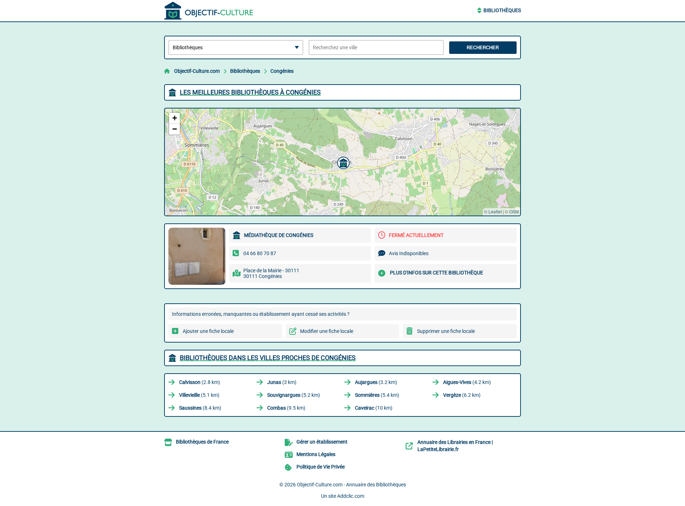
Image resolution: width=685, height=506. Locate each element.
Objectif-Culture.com (197, 71)
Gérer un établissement (321, 442)
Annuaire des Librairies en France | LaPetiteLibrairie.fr (455, 445)
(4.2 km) (467, 382)
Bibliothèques (502, 10)
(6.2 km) (462, 395)
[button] (342, 162)
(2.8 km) (199, 382)
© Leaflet (493, 211)
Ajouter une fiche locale (208, 331)
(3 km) (281, 382)
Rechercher (483, 47)
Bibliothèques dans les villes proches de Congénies (268, 357)
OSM (514, 211)
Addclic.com (350, 496)
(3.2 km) (376, 382)
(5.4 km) (377, 395)
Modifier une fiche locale (326, 331)
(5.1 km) (199, 395)
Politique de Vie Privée (320, 467)
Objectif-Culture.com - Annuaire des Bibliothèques (351, 484)
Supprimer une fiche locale (446, 331)
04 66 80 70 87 (259, 253)
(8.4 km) (200, 408)
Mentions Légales (315, 454)
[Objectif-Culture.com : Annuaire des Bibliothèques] (208, 11)
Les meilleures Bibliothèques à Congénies (250, 92)
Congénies (282, 71)
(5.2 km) (293, 395)
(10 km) (373, 408)
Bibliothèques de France (202, 442)
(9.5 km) (286, 408)
